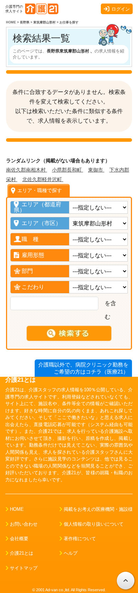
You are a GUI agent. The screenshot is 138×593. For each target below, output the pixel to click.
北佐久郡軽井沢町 (42, 179)
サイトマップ (24, 568)
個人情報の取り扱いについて (93, 524)
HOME (17, 509)
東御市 (96, 170)
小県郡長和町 (67, 170)
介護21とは (21, 553)
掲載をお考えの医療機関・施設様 (98, 509)
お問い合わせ (24, 524)
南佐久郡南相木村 (26, 170)
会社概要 (19, 538)
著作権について (80, 538)
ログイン (120, 9)
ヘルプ (70, 553)
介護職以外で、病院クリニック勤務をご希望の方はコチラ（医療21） (83, 368)
